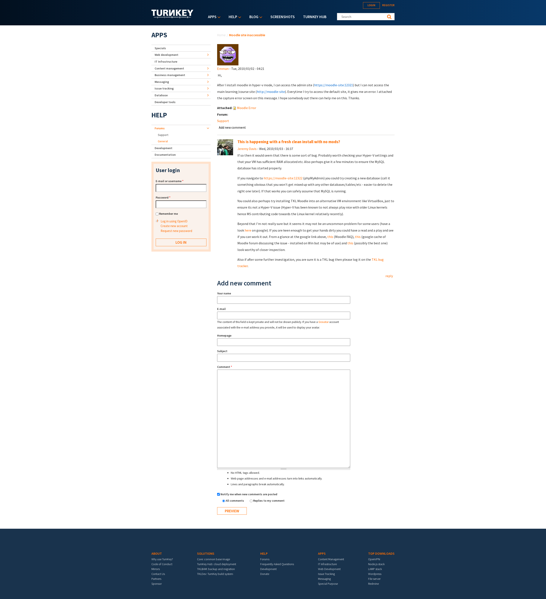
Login (371, 5)
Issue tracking (164, 88)
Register (388, 5)
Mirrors (155, 569)
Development (163, 148)
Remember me (168, 214)
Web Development (329, 569)
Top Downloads (381, 553)
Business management (170, 75)
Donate (264, 574)
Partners (156, 579)
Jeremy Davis (247, 149)
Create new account (174, 226)
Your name (224, 293)
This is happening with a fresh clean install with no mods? (288, 141)
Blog (252, 17)
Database (161, 95)
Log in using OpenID (174, 221)
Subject (222, 351)
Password (163, 197)
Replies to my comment (269, 501)
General (163, 141)
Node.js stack (376, 564)
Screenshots (282, 16)
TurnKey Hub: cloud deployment (216, 564)
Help (232, 17)
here (248, 230)
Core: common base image (213, 559)
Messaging (162, 82)
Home (221, 35)
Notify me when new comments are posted (249, 494)
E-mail (221, 309)
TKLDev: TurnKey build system (215, 574)
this (330, 237)
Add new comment (232, 127)
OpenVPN (374, 559)
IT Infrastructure (166, 61)
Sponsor (156, 584)
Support (223, 121)
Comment (224, 367)
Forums (160, 128)
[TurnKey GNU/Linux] (172, 17)
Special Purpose (328, 584)
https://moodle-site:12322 (283, 178)
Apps (211, 17)
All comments (235, 501)
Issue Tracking (326, 574)
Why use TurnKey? (162, 559)
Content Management (331, 559)
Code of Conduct (161, 564)
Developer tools (165, 102)
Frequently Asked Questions (277, 564)
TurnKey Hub (315, 16)
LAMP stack (375, 569)
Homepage (224, 335)
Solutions (205, 553)
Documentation (165, 155)
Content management (169, 68)
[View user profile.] (227, 54)
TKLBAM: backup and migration (216, 569)
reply (389, 276)
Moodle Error (246, 108)
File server (374, 579)
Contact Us (158, 574)
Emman (223, 68)
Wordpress (374, 574)
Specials (160, 48)
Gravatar (323, 322)
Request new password (176, 231)
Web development (166, 55)
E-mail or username (169, 181)
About (156, 553)
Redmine (373, 584)
